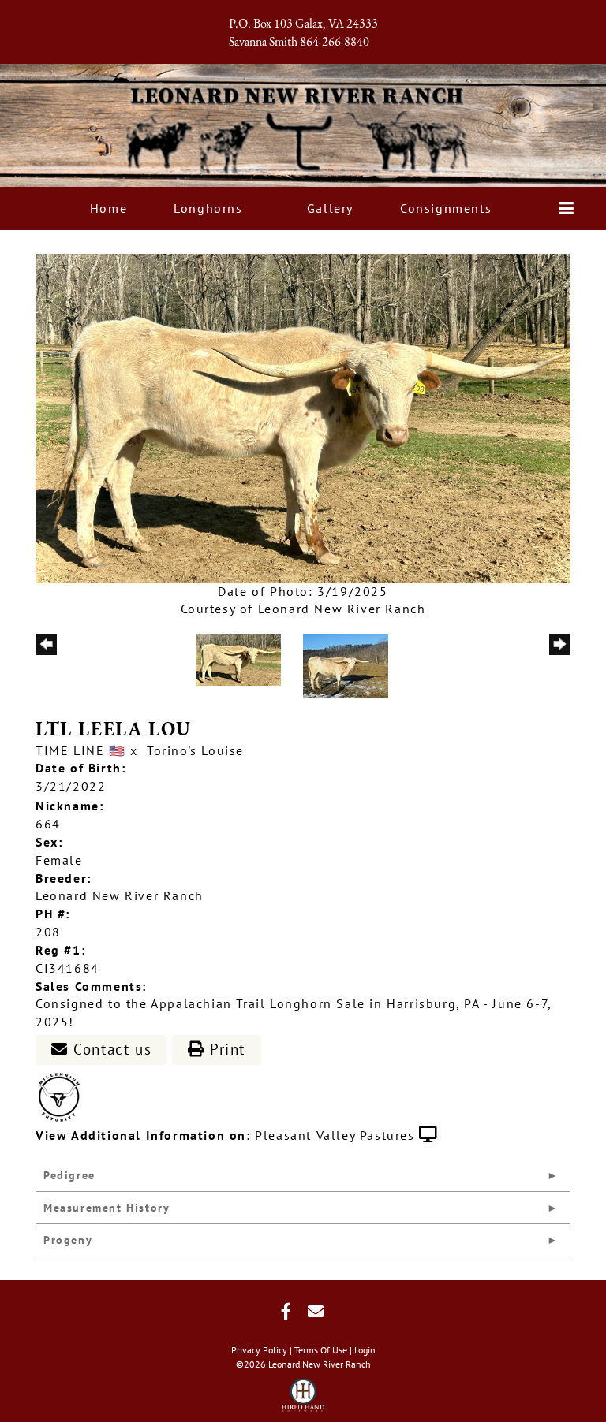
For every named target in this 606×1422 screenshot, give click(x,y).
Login (365, 1350)
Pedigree (69, 1175)
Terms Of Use (320, 1350)
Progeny (67, 1240)
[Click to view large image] (303, 416)
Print (224, 1049)
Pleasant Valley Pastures (334, 1135)
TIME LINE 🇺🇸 (81, 750)
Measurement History (106, 1208)
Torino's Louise (195, 750)
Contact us (110, 1049)
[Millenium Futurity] (63, 1096)
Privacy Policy (259, 1350)
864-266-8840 (334, 42)
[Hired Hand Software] (303, 1390)
